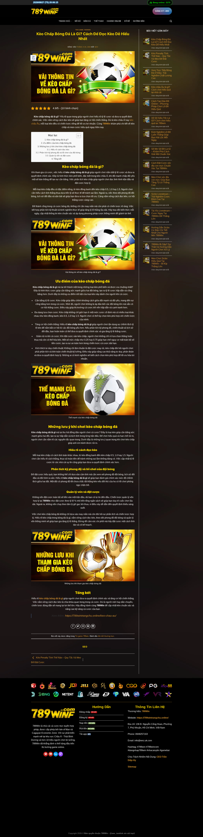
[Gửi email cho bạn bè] (83, 626)
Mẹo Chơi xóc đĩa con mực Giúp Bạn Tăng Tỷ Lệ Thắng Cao (160, 181)
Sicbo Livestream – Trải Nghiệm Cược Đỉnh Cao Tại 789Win (160, 198)
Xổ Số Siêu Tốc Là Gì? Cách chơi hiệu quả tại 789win (160, 120)
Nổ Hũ (78, 21)
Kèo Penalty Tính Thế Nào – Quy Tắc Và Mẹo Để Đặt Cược (161, 57)
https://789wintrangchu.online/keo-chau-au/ (90, 615)
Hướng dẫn (138, 21)
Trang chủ (64, 21)
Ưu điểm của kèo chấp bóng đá (57, 143)
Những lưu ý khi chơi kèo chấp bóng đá (57, 146)
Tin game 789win (82, 30)
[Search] (171, 21)
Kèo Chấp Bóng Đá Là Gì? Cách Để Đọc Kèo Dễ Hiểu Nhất (161, 42)
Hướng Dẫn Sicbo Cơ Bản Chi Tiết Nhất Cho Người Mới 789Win (160, 231)
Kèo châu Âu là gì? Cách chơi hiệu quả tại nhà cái (161, 90)
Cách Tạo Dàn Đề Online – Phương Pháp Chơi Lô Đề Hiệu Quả (160, 105)
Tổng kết (57, 159)
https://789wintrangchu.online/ (152, 718)
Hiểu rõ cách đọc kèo (60, 150)
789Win (146, 711)
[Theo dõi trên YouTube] (50, 754)
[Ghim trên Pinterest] (88, 626)
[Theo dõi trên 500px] (55, 754)
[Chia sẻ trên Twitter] (78, 626)
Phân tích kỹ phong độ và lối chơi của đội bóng (59, 153)
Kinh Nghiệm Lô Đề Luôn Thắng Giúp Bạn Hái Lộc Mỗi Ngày (161, 136)
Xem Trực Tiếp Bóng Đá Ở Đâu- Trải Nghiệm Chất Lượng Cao (161, 74)
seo (96, 47)
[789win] (45, 11)
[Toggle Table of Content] (77, 135)
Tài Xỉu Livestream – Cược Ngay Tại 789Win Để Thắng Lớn (161, 215)
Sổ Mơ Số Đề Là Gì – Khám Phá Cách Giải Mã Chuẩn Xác (161, 151)
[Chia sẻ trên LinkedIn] (93, 626)
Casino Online (114, 21)
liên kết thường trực (106, 636)
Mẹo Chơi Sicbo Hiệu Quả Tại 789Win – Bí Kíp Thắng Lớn (159, 262)
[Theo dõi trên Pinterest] (45, 754)
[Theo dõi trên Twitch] (60, 754)
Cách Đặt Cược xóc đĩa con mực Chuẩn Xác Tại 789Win (161, 165)
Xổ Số (127, 21)
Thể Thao (99, 21)
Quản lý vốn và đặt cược (60, 156)
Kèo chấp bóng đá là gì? (57, 139)
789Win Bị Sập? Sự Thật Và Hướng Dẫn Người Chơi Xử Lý (161, 247)
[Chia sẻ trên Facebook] (73, 626)
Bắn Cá (87, 21)
